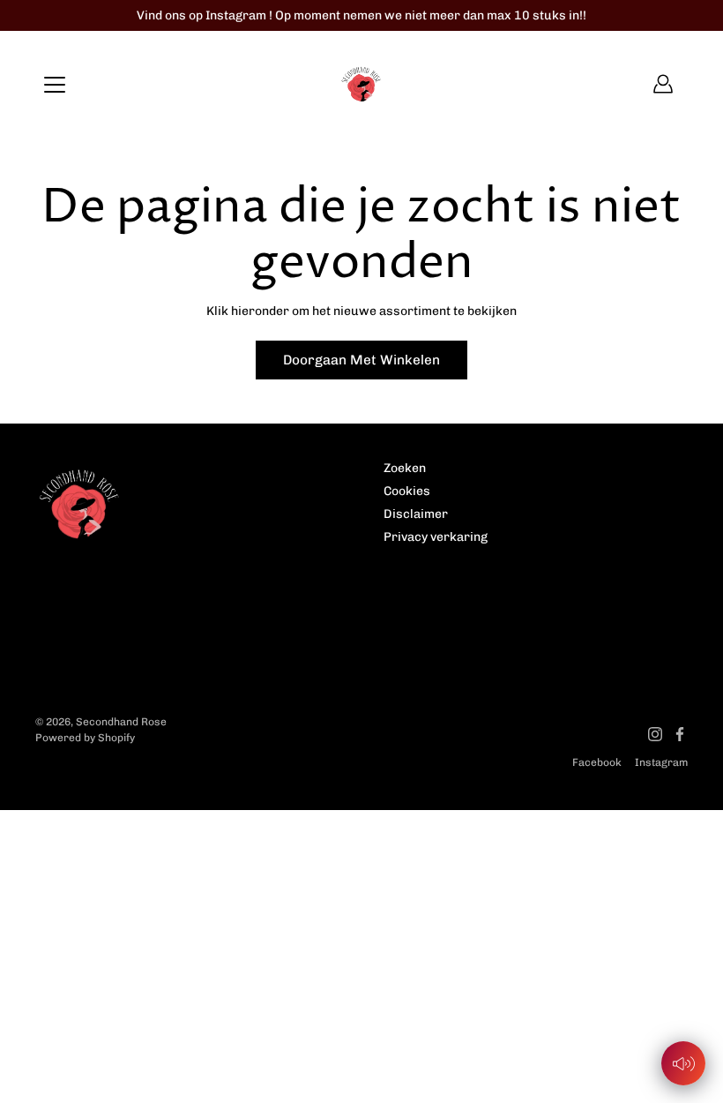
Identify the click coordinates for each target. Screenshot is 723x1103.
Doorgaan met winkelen (361, 360)
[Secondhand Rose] (361, 84)
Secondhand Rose (121, 722)
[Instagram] (655, 734)
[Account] (663, 84)
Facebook (597, 762)
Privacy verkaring (436, 536)
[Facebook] (680, 734)
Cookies (407, 491)
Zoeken (405, 468)
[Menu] (54, 84)
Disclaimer (416, 513)
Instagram (661, 762)
